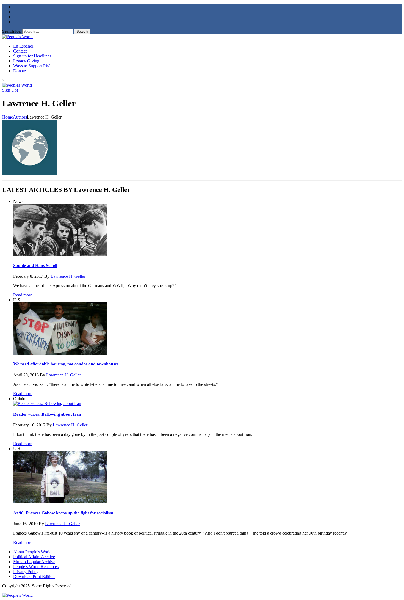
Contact (20, 51)
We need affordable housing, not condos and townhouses (65, 364)
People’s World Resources (36, 566)
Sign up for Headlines (32, 56)
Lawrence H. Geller (68, 276)
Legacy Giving (26, 61)
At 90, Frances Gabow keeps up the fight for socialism (63, 513)
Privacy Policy (25, 571)
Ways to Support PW (31, 66)
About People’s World (32, 551)
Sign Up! (10, 90)
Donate (19, 70)
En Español (23, 46)
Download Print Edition (34, 576)
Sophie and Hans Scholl (35, 265)
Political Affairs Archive (34, 556)
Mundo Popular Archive (34, 561)
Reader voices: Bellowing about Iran (47, 414)
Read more (22, 295)
